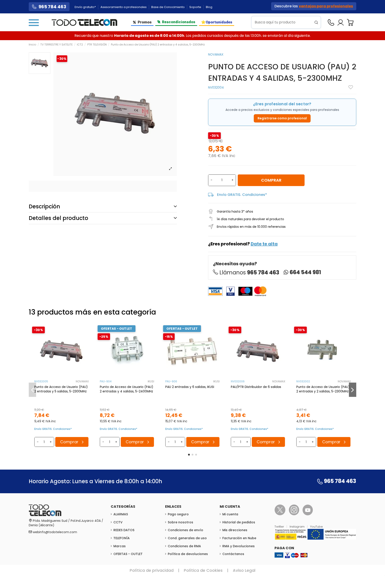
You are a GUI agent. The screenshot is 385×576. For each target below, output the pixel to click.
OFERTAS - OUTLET (128, 554)
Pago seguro (178, 514)
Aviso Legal (244, 570)
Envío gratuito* (85, 7)
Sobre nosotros (180, 522)
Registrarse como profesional (282, 118)
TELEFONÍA (121, 538)
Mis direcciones (234, 530)
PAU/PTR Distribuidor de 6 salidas (256, 387)
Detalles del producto (58, 218)
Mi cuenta (230, 514)
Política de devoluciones (188, 554)
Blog (209, 7)
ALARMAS (120, 514)
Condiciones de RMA (184, 546)
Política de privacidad (152, 570)
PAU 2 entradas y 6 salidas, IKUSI (189, 387)
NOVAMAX (215, 54)
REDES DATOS (123, 530)
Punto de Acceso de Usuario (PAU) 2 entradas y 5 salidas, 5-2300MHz (61, 389)
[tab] (103, 206)
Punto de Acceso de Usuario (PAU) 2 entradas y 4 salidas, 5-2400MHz (126, 389)
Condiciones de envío (185, 530)
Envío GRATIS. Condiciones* (242, 194)
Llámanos (249, 272)
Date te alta (264, 244)
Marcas (119, 546)
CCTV (118, 522)
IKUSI (151, 381)
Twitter (279, 526)
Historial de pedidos (238, 522)
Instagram (297, 526)
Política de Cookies (203, 570)
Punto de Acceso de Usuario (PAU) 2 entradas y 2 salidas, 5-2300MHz (323, 389)
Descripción (44, 206)
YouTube (316, 526)
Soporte (195, 7)
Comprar (271, 180)
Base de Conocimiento (168, 7)
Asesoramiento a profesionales (123, 7)
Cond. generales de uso (187, 538)
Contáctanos (233, 554)
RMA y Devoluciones (238, 546)
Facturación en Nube (239, 538)
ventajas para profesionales (326, 6)
